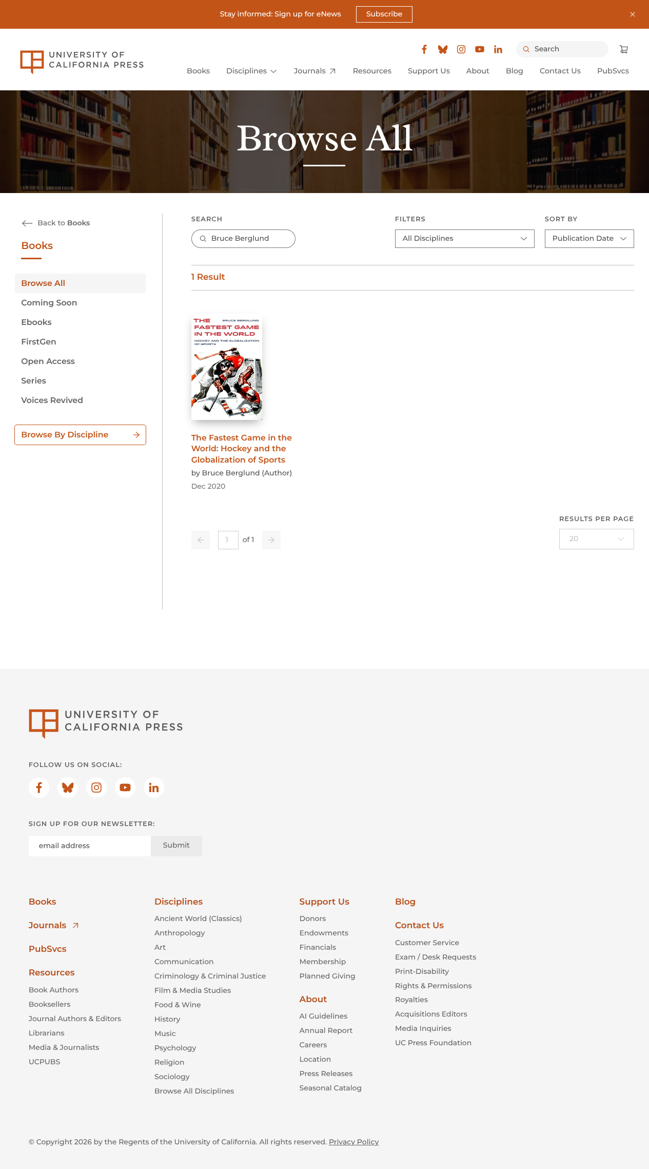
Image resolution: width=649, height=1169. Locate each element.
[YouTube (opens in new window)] (480, 49)
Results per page (596, 519)
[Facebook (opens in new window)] (424, 49)
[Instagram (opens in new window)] (461, 49)
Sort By (561, 219)
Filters (410, 219)
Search (207, 219)
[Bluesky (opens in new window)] (443, 49)
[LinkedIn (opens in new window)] (498, 49)
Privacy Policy (354, 1141)
